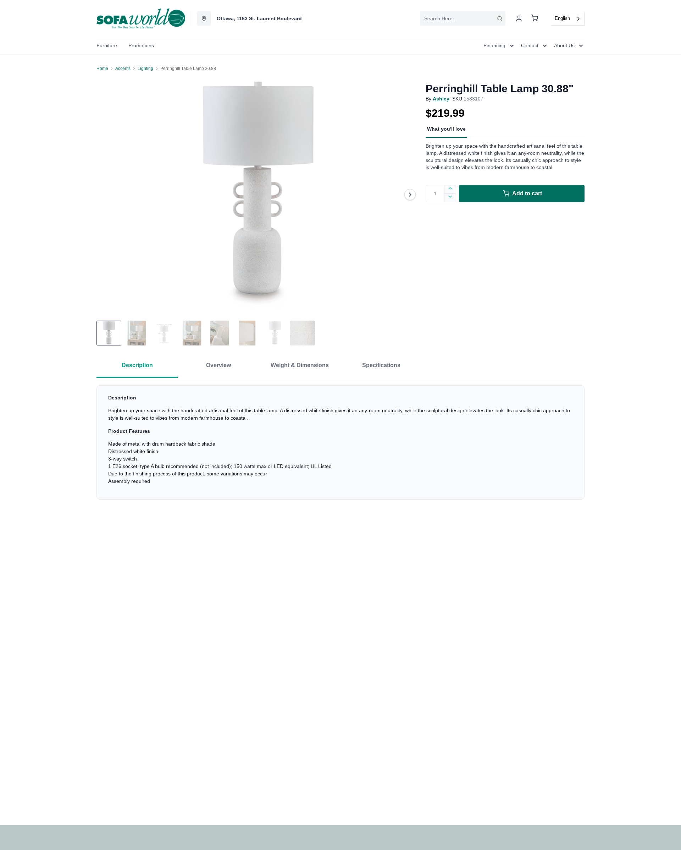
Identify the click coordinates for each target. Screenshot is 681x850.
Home (102, 68)
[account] (518, 18)
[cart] (534, 18)
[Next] (410, 194)
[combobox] (462, 18)
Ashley (441, 99)
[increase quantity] (450, 189)
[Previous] (106, 194)
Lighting (145, 68)
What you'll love (446, 129)
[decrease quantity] (450, 198)
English (562, 18)
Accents (123, 68)
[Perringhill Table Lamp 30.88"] (258, 194)
